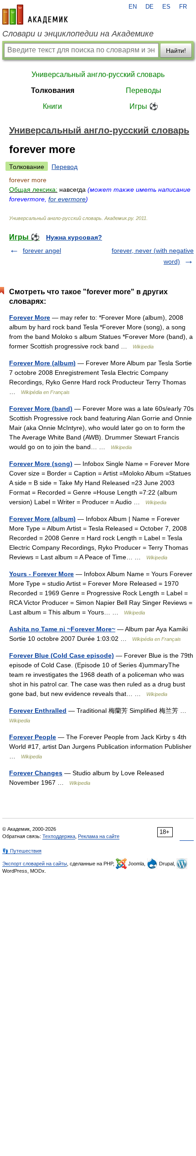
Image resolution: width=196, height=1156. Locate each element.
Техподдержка (58, 836)
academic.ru (35, 15)
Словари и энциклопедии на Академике (78, 33)
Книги (52, 106)
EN (133, 7)
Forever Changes (35, 773)
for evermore (67, 199)
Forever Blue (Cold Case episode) (61, 655)
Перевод (64, 166)
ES (166, 7)
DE (149, 7)
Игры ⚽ (143, 106)
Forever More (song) (40, 463)
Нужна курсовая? (74, 237)
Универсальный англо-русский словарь (98, 74)
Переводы (143, 90)
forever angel (42, 250)
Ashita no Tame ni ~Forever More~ (62, 629)
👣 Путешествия (21, 851)
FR (183, 7)
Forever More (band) (40, 408)
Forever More (29, 317)
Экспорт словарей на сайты (34, 863)
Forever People (32, 737)
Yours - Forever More (41, 574)
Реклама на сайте (98, 836)
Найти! (176, 50)
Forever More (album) (42, 363)
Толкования (52, 90)
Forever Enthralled (38, 710)
